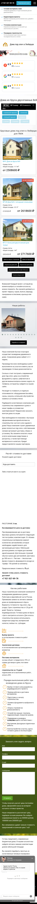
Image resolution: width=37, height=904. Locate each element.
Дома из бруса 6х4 (27, 259)
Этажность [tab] (26, 105)
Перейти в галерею (18, 342)
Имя (3, 746)
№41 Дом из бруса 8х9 (11, 161)
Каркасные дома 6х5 (26, 264)
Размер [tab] (15, 105)
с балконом (23, 112)
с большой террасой (9, 117)
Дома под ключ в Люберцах (22, 44)
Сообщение (6, 770)
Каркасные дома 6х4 (11, 264)
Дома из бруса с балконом (11, 259)
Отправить (7, 798)
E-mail (4, 762)
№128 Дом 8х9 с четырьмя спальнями (17, 202)
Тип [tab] (6, 105)
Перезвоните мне (24, 3)
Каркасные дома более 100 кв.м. (18, 270)
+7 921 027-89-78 (7, 3)
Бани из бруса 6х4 (18, 275)
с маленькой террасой (10, 112)
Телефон (5, 754)
